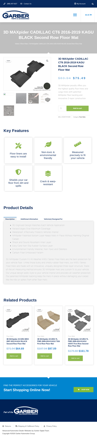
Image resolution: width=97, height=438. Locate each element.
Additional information (29, 219)
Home (17, 44)
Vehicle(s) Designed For (53, 219)
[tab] (10, 219)
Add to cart (77, 108)
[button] (75, 15)
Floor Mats (24, 44)
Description (10, 219)
